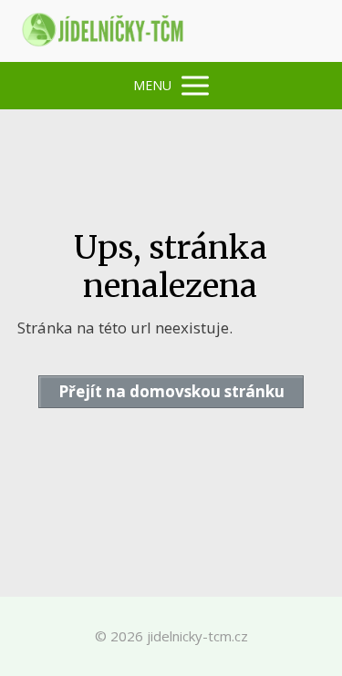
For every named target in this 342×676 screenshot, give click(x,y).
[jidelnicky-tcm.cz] (104, 31)
